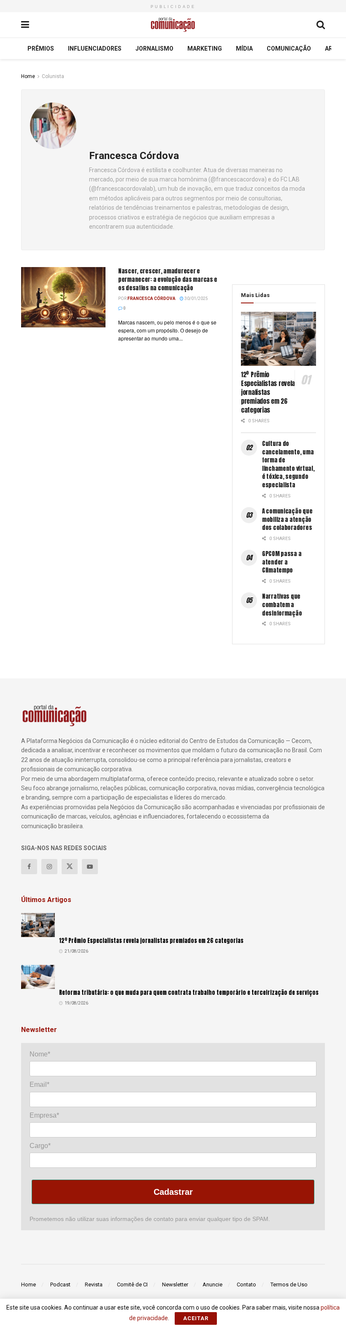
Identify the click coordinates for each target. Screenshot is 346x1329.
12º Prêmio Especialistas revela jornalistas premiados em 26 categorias (268, 392)
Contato (246, 1284)
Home (28, 76)
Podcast (60, 1284)
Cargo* (40, 1145)
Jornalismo (154, 48)
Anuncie (212, 1284)
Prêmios (40, 48)
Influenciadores (95, 48)
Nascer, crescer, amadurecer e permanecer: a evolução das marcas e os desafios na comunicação (167, 279)
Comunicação (289, 48)
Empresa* (44, 1115)
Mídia (244, 48)
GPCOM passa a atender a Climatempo (281, 562)
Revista (94, 1284)
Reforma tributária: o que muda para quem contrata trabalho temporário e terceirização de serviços (189, 993)
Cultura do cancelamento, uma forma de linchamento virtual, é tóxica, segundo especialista (288, 464)
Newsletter (175, 1284)
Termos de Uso (289, 1284)
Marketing (204, 48)
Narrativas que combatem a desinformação (282, 604)
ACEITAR (195, 1318)
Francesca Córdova (151, 298)
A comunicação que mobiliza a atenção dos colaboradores (287, 519)
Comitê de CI (132, 1284)
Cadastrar (173, 1192)
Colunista (53, 76)
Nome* (40, 1054)
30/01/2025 (196, 298)
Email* (39, 1084)
